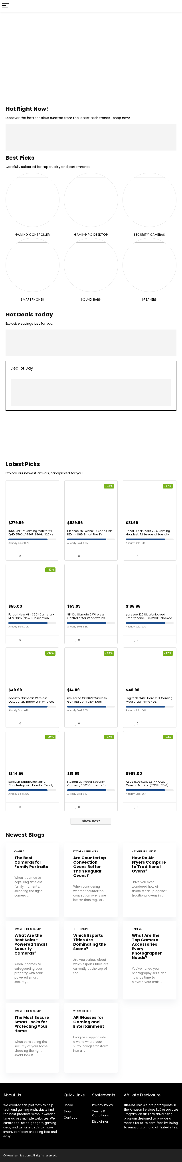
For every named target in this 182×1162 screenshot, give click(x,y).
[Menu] (5, 6)
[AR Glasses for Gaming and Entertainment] (91, 1038)
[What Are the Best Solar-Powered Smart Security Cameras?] (32, 960)
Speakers (149, 299)
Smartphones (32, 299)
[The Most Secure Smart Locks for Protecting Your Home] (32, 1038)
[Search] (175, 6)
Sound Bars (91, 299)
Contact (70, 1117)
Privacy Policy (102, 1105)
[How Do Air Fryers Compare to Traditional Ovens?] (149, 880)
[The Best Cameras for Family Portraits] (32, 880)
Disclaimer (100, 1121)
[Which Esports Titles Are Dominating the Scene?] (91, 960)
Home (68, 1105)
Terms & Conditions (100, 1113)
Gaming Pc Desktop (91, 234)
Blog (67, 1111)
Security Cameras (149, 234)
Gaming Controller (32, 234)
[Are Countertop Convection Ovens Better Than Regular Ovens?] (91, 880)
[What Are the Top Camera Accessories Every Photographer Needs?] (149, 960)
